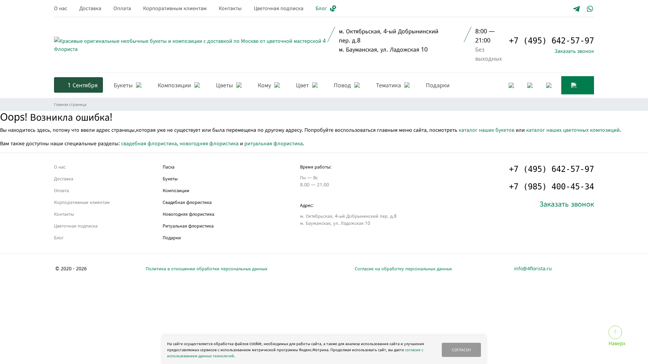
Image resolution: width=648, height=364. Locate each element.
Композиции (176, 190)
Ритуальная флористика (188, 225)
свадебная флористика (149, 143)
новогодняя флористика (209, 143)
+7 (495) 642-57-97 (551, 41)
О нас (60, 8)
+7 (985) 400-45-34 (551, 186)
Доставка (90, 8)
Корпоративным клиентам (175, 8)
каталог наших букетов (486, 129)
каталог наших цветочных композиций (573, 129)
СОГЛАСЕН (461, 350)
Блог (321, 8)
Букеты (170, 178)
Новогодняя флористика (188, 214)
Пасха (168, 166)
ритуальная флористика (273, 143)
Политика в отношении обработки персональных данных (206, 268)
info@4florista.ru (533, 268)
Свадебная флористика (187, 202)
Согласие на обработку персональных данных (403, 268)
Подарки (172, 237)
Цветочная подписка (278, 8)
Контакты (230, 8)
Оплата (122, 8)
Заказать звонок (574, 51)
